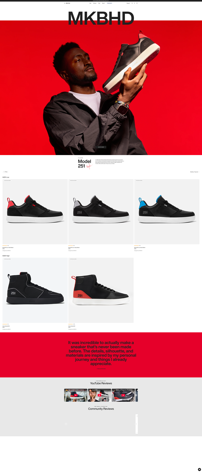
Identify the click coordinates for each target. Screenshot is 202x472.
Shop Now (101, 147)
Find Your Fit (109, 3)
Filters (6, 171)
